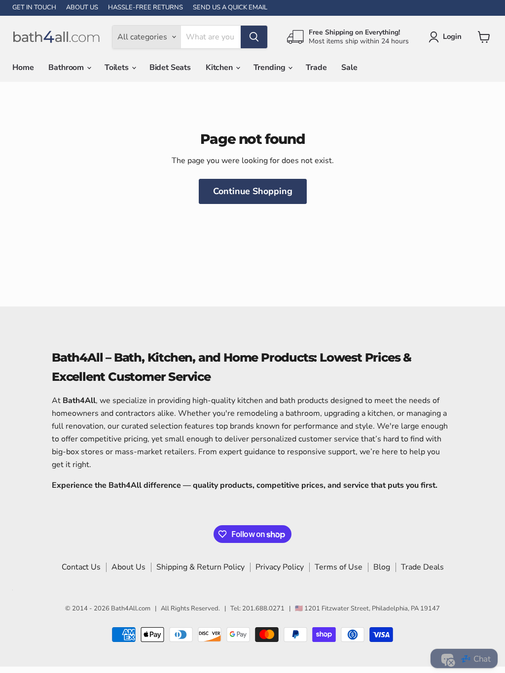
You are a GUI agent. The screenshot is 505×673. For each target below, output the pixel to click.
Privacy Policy (279, 567)
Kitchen (220, 67)
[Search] (254, 37)
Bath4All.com (130, 608)
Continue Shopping (252, 191)
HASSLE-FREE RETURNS (145, 7)
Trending (270, 67)
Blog (381, 567)
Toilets (118, 67)
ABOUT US (82, 7)
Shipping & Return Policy (200, 567)
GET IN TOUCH (34, 7)
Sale (349, 67)
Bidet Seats (170, 67)
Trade (316, 67)
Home (23, 67)
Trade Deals (422, 567)
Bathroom (67, 67)
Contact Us (81, 567)
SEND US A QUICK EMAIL (230, 7)
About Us (128, 567)
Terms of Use (338, 567)
